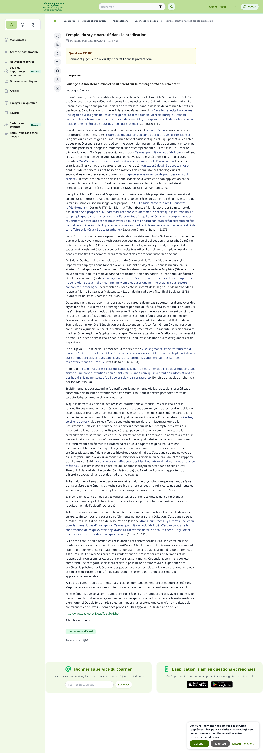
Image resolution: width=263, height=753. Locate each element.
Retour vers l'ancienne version (24, 134)
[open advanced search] (160, 6)
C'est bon (199, 743)
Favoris (14, 113)
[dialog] (223, 735)
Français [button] (252, 6)
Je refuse (220, 743)
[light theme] (22, 25)
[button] (57, 36)
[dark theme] (33, 25)
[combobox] (129, 7)
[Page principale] (55, 20)
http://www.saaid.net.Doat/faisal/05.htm (93, 614)
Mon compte (18, 40)
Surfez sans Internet (25, 124)
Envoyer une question (23, 103)
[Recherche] (171, 6)
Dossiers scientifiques (23, 81)
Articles (14, 91)
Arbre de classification (24, 52)
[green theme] (11, 25)
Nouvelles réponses (22, 62)
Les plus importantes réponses (25, 71)
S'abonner (123, 684)
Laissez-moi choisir (244, 743)
